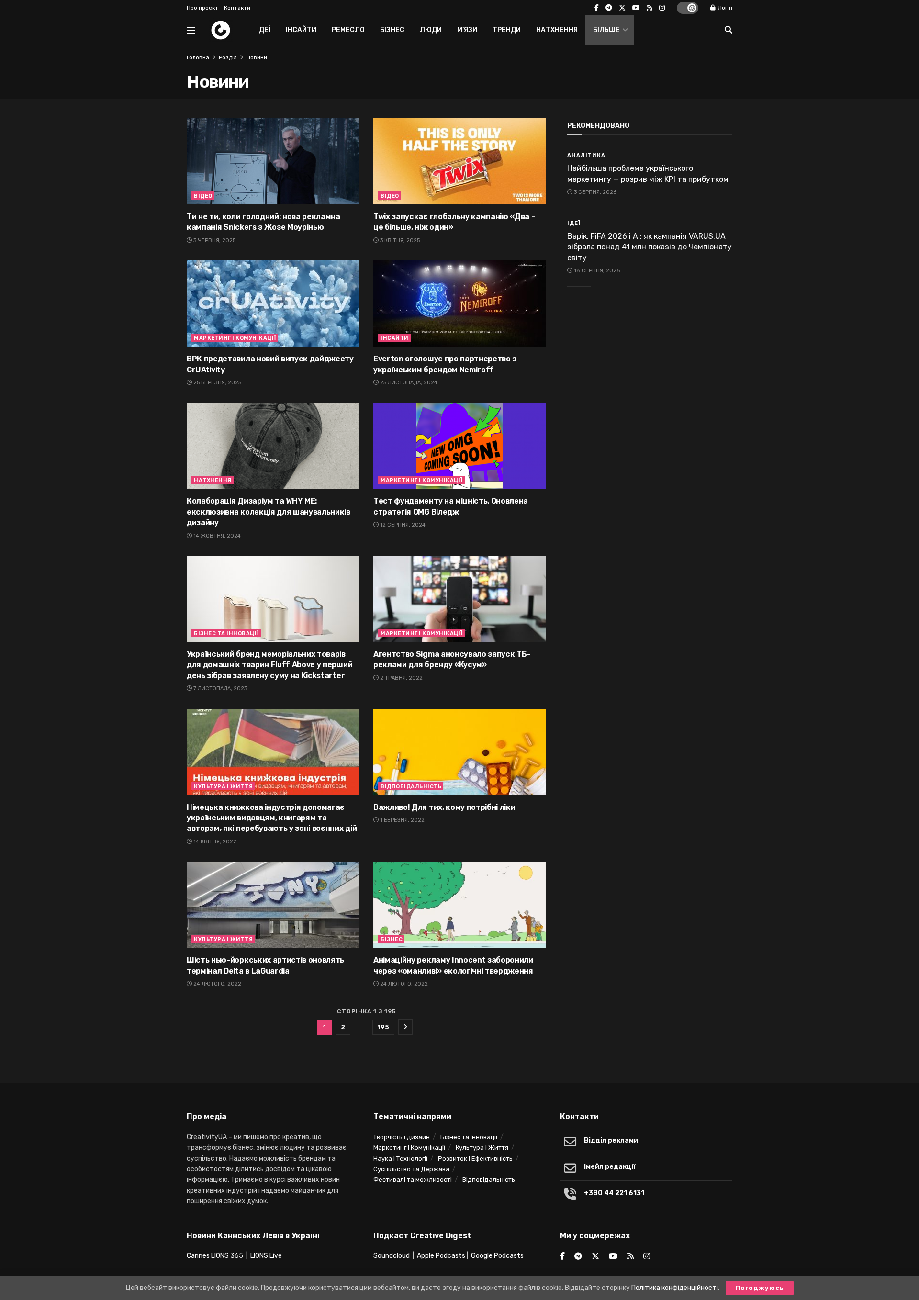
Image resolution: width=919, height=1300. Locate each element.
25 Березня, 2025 (216, 383)
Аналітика (586, 155)
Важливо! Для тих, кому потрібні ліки (444, 807)
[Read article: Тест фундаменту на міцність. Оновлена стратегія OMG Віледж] (459, 446)
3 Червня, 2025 (213, 240)
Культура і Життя (223, 787)
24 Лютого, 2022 (216, 984)
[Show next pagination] (405, 1027)
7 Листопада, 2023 (219, 688)
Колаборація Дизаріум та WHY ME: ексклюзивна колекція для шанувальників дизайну (268, 511)
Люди (431, 30)
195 (383, 1027)
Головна (198, 57)
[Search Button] (728, 30)
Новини (257, 57)
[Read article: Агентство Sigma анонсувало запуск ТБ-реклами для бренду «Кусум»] (459, 599)
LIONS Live (266, 1256)
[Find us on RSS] (649, 8)
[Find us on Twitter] (622, 8)
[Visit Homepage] (221, 30)
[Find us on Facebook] (596, 8)
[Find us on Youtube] (636, 8)
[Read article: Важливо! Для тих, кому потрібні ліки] (459, 752)
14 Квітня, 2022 (214, 842)
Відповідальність (411, 787)
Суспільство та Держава (411, 1169)
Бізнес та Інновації (226, 633)
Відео (203, 196)
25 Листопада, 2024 (408, 383)
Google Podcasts (497, 1256)
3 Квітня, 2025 (399, 240)
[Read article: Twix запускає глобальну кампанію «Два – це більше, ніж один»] (459, 161)
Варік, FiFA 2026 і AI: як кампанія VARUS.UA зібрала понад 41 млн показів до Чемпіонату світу (649, 247)
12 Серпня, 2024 (402, 525)
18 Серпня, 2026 (596, 271)
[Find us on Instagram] (662, 8)
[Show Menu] (191, 30)
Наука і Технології (400, 1158)
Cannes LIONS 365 (215, 1256)
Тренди (507, 30)
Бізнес (392, 30)
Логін (724, 7)
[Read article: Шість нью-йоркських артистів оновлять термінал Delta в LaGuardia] (273, 905)
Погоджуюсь (759, 1287)
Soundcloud (391, 1256)
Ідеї (263, 30)
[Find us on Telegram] (608, 8)
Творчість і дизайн (401, 1137)
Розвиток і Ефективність (475, 1158)
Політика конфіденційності (674, 1288)
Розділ (228, 57)
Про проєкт (202, 7)
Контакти (237, 7)
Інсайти (301, 30)
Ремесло (348, 30)
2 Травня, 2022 (401, 678)
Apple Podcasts (441, 1256)
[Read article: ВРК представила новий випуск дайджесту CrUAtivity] (273, 303)
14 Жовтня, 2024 (216, 536)
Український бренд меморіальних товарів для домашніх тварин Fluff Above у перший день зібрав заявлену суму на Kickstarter (269, 665)
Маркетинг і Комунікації (235, 338)
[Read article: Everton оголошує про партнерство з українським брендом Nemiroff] (459, 303)
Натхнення (557, 30)
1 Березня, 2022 (402, 820)
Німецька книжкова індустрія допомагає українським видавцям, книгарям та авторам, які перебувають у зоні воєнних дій (272, 818)
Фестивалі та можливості (412, 1179)
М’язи (467, 30)
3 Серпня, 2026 (594, 192)
